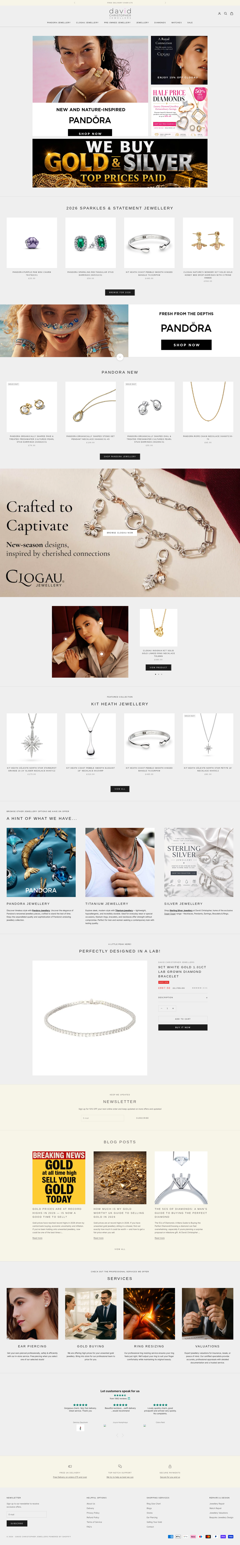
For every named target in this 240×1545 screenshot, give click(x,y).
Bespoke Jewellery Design (221, 1517)
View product (158, 667)
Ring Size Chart (154, 1503)
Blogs (149, 1508)
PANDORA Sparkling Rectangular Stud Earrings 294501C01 (91, 273)
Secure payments (170, 1473)
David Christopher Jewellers (176, 962)
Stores (149, 1513)
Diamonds (160, 23)
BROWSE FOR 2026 (120, 292)
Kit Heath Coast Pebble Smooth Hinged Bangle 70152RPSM (149, 273)
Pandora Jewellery (59, 23)
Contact (150, 1527)
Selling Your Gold (154, 1522)
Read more (37, 1238)
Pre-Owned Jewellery (117, 23)
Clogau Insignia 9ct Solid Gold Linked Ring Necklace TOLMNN (158, 653)
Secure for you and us (170, 1477)
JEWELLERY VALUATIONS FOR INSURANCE (119, 3)
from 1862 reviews (118, 1398)
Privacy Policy (93, 1513)
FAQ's (89, 1527)
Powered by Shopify (60, 1536)
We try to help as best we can (120, 1477)
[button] (118, 1435)
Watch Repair (215, 1508)
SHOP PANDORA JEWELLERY (120, 456)
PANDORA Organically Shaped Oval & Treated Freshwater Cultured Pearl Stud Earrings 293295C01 (149, 439)
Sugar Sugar (170, 913)
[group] (120, 330)
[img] (120, 1395)
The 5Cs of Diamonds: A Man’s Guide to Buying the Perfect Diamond (181, 1213)
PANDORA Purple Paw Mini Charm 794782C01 (32, 273)
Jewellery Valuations (218, 1513)
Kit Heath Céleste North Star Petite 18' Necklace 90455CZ (208, 769)
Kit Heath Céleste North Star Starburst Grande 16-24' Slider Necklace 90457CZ (32, 769)
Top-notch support (120, 1473)
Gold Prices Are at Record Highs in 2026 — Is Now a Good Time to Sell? (57, 1213)
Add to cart (183, 1019)
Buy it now (183, 1027)
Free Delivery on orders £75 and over (70, 1477)
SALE (190, 23)
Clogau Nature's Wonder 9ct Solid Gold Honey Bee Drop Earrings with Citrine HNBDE (208, 275)
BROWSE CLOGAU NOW (120, 533)
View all (120, 789)
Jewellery (142, 23)
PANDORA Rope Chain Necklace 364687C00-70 (208, 437)
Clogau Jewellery (87, 23)
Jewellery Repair (216, 1503)
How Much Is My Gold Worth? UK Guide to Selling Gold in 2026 (119, 1213)
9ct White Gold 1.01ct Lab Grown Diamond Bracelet (182, 971)
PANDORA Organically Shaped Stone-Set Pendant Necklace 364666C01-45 (91, 437)
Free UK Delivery (70, 1473)
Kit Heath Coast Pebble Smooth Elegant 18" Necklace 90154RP (90, 769)
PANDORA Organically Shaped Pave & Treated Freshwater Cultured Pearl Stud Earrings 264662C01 (31, 439)
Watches (177, 23)
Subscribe (142, 1118)
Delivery (90, 1508)
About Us (91, 1503)
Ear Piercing (152, 1517)
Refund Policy (93, 1517)
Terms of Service (94, 1522)
